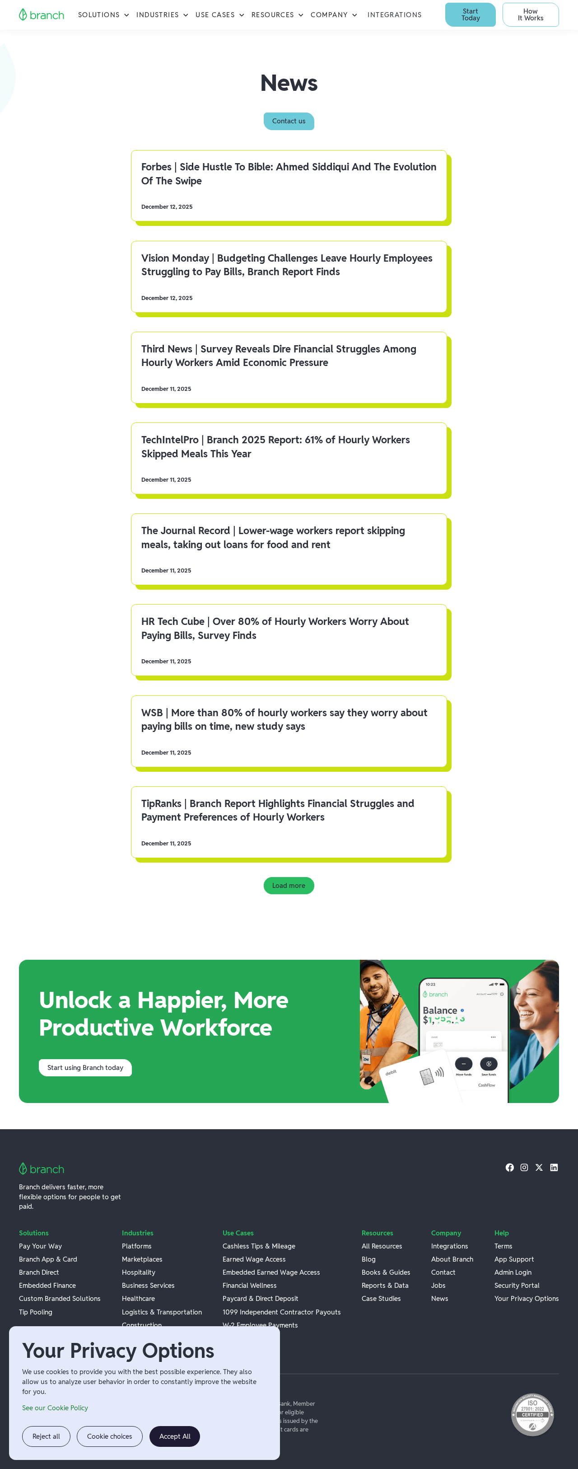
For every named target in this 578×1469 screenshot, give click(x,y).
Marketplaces (142, 1259)
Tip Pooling (35, 1312)
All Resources (382, 1246)
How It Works (531, 14)
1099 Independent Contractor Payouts (282, 1312)
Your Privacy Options (526, 1298)
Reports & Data (385, 1285)
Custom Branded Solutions (60, 1298)
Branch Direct (39, 1272)
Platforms (137, 1246)
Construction (142, 1325)
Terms (503, 1246)
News (439, 1298)
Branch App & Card (48, 1259)
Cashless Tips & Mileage (259, 1246)
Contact (443, 1272)
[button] (104, 15)
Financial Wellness (250, 1285)
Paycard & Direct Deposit (260, 1298)
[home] (42, 14)
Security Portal (517, 1285)
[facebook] (510, 1167)
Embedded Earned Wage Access (271, 1272)
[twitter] (539, 1167)
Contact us (289, 121)
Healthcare (138, 1298)
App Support (514, 1259)
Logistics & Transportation (162, 1312)
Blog (369, 1259)
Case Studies (381, 1298)
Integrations (395, 14)
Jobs (438, 1285)
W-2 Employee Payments (260, 1325)
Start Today (470, 14)
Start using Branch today (85, 1067)
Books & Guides (386, 1272)
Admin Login (512, 1272)
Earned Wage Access (254, 1259)
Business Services (148, 1285)
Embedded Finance (47, 1285)
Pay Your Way (40, 1246)
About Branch (452, 1259)
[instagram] (524, 1167)
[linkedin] (554, 1167)
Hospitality (138, 1272)
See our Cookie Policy (55, 1407)
